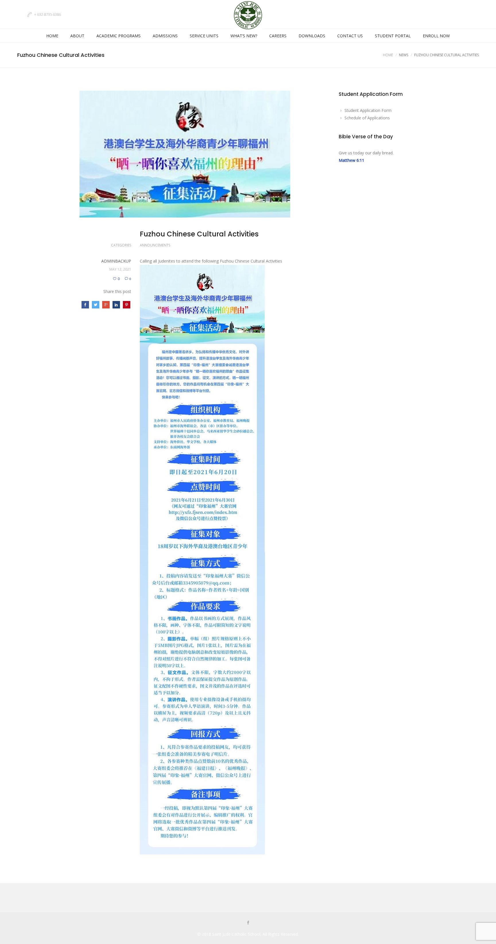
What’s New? (243, 35)
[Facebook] (248, 923)
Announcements (155, 245)
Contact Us (350, 35)
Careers (277, 35)
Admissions (165, 35)
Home (52, 35)
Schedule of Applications (367, 118)
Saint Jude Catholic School (236, 934)
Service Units (204, 35)
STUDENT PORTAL (393, 35)
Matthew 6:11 (351, 160)
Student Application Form (368, 110)
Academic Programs (118, 35)
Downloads (312, 35)
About (77, 35)
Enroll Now (436, 35)
